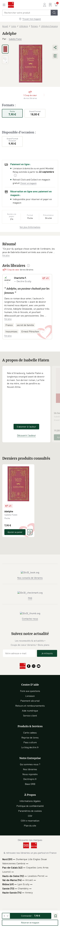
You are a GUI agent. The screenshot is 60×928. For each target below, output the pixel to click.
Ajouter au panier (15, 532)
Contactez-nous (30, 618)
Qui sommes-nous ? (30, 764)
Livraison (30, 695)
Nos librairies (30, 769)
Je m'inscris (47, 653)
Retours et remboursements (30, 705)
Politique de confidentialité (30, 805)
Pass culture (30, 742)
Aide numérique (30, 710)
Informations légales (30, 801)
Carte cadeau (30, 732)
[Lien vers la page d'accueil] (11, 5)
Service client (30, 715)
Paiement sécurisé (30, 700)
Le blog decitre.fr (30, 747)
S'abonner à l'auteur (26, 426)
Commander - (30, 915)
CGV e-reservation (30, 820)
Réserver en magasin (30, 922)
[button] (30, 250)
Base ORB (30, 783)
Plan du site (30, 825)
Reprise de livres (30, 737)
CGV (30, 815)
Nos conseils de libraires (30, 577)
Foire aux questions (30, 691)
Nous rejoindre (30, 774)
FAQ (30, 598)
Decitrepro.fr (30, 779)
